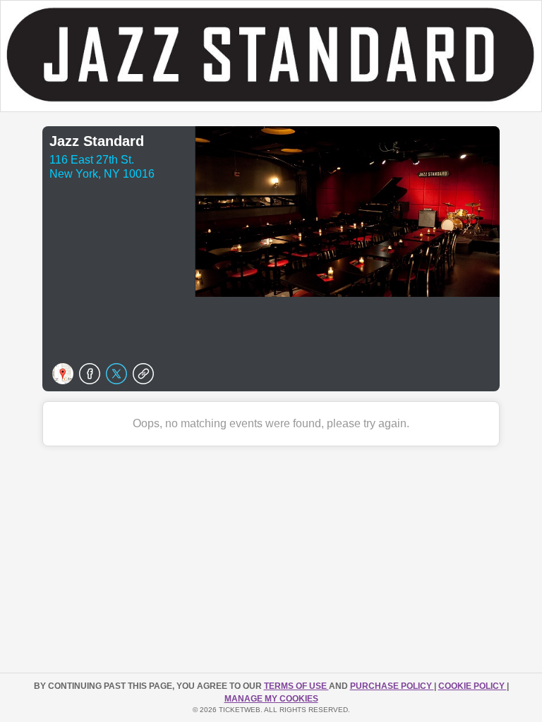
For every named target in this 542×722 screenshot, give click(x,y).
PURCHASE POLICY (392, 686)
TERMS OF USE (296, 686)
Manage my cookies (271, 699)
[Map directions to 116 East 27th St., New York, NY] (62, 373)
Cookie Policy (472, 686)
